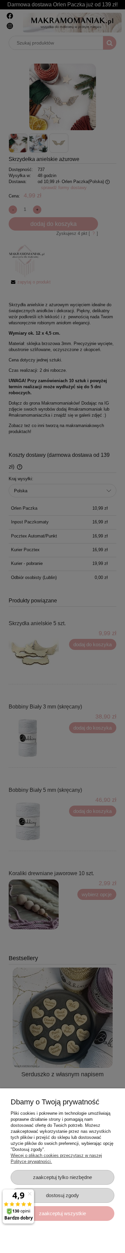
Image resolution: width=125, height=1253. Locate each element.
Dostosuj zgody (62, 1195)
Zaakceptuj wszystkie (62, 1213)
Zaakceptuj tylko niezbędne (62, 1177)
